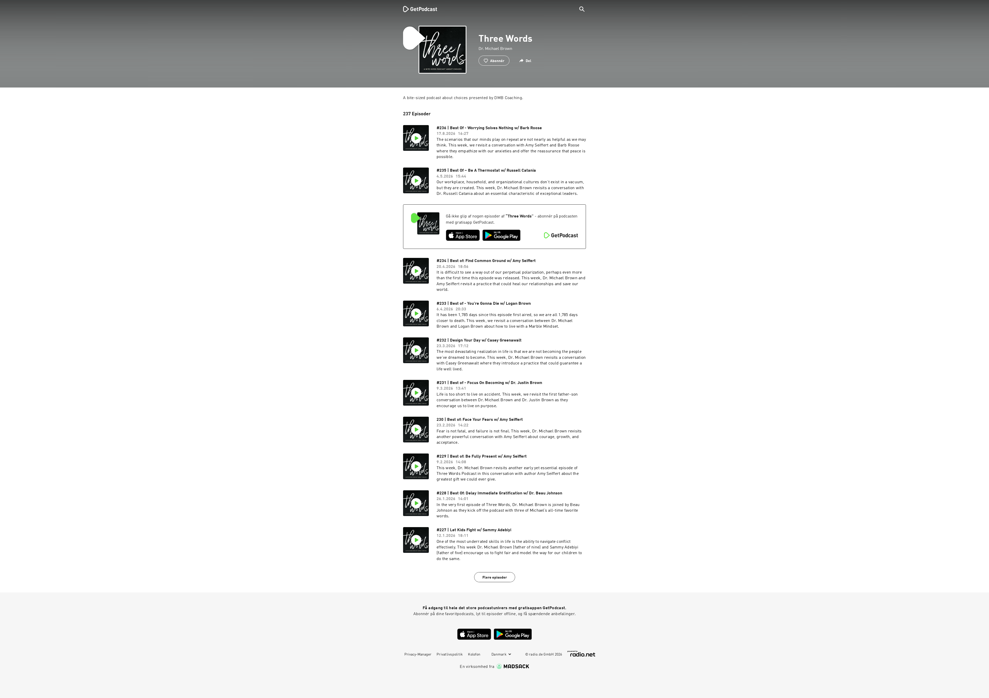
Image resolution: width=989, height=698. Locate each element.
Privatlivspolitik (450, 654)
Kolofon (474, 654)
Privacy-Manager (417, 654)
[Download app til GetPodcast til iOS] (463, 235)
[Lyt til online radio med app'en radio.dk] (581, 653)
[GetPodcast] (416, 9)
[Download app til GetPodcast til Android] (501, 235)
